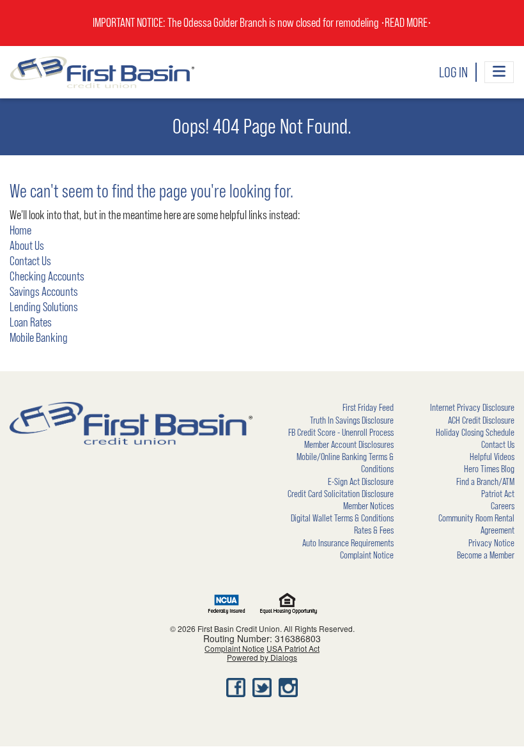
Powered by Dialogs (262, 657)
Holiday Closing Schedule (475, 432)
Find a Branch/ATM (485, 482)
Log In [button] (453, 73)
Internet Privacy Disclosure (472, 408)
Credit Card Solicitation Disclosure (341, 494)
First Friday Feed (368, 408)
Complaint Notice (367, 555)
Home (20, 230)
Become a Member (485, 555)
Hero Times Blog (489, 469)
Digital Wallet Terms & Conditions (342, 518)
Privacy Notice (491, 543)
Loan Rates (31, 322)
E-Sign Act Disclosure (361, 482)
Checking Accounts (47, 276)
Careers (502, 506)
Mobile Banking (39, 338)
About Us (27, 246)
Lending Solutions (44, 307)
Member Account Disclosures (349, 445)
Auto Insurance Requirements (348, 543)
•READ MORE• (406, 23)
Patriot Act (497, 494)
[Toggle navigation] (499, 72)
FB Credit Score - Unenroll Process (341, 432)
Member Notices (368, 506)
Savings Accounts (44, 292)
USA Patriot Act (293, 648)
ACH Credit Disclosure (481, 420)
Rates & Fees (374, 530)
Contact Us (30, 261)
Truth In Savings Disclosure (352, 420)
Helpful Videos (492, 457)
